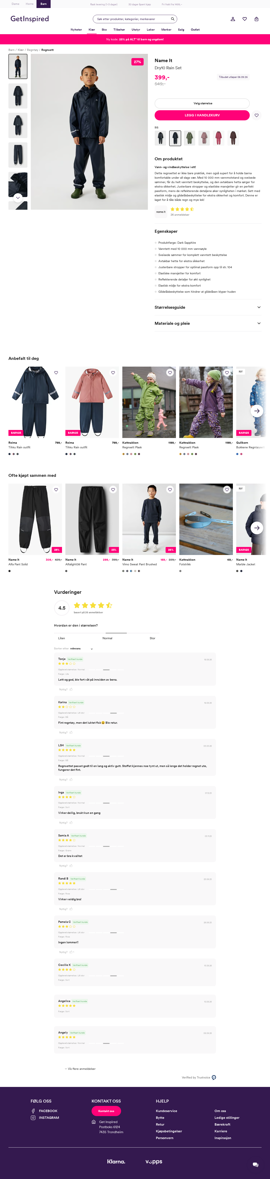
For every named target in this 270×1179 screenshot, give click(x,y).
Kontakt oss (106, 1111)
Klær (21, 50)
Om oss (220, 1111)
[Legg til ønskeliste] (256, 115)
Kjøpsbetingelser (169, 1131)
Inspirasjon (223, 1138)
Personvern (164, 1138)
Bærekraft (222, 1124)
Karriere (221, 1131)
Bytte (160, 1118)
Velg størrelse (203, 103)
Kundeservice (166, 1111)
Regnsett (47, 50)
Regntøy (32, 50)
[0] (244, 19)
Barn (11, 50)
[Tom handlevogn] (256, 19)
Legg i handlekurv (202, 115)
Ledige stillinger (227, 1118)
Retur (160, 1124)
